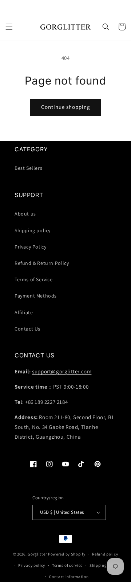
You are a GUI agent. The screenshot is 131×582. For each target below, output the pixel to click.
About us (25, 213)
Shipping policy (33, 230)
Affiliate (24, 312)
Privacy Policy (30, 246)
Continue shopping (65, 106)
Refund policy (105, 554)
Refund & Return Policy (42, 263)
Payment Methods (36, 295)
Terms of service (67, 565)
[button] (9, 27)
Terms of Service (34, 279)
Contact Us (27, 328)
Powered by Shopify (67, 554)
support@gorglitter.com (61, 371)
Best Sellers (28, 168)
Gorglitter (37, 554)
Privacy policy (31, 565)
